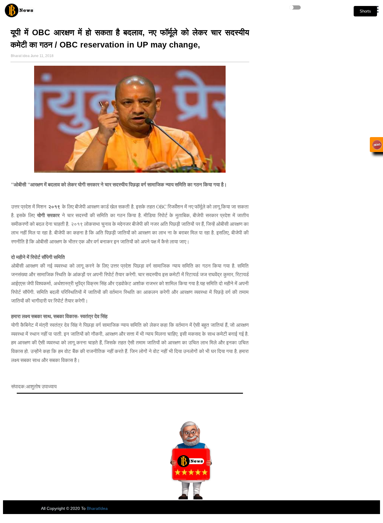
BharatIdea (97, 508)
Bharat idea (20, 56)
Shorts (365, 11)
